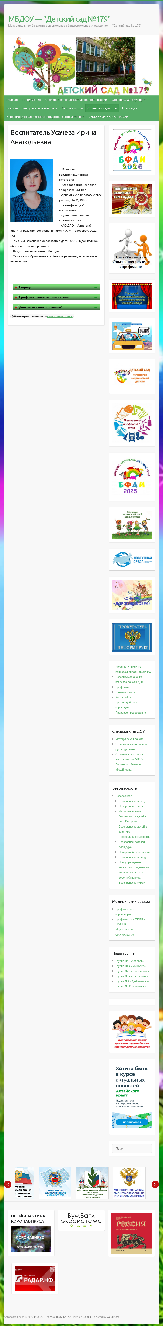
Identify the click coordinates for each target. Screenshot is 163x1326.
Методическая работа (129, 739)
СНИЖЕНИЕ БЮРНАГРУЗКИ (108, 116)
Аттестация (129, 108)
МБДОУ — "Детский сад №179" (59, 18)
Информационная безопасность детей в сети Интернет (45, 116)
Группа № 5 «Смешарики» (132, 971)
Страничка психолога (129, 754)
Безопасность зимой (132, 882)
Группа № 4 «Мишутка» (130, 966)
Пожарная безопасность (134, 852)
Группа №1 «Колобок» (129, 961)
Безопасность (124, 796)
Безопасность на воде (133, 857)
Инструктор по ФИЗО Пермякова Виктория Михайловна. (129, 764)
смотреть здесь (60, 316)
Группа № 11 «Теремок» (130, 986)
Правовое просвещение (130, 712)
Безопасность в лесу (132, 801)
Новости (12, 108)
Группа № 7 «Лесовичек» (131, 976)
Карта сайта (123, 697)
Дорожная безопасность (134, 836)
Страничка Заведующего (129, 99)
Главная (12, 99)
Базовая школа (72, 108)
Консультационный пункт (39, 108)
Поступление (31, 99)
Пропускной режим (131, 806)
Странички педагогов (102, 108)
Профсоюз (122, 687)
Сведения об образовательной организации (76, 99)
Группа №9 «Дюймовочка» (132, 981)
